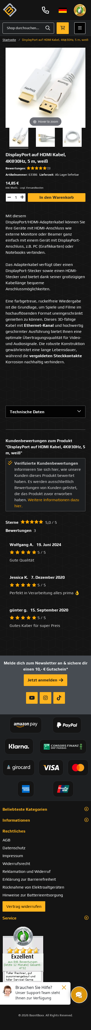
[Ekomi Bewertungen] (45, 957)
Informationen (16, 820)
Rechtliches (14, 831)
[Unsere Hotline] (45, 10)
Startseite (9, 40)
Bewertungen (15, 168)
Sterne (12, 522)
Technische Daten (27, 411)
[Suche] (48, 28)
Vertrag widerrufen (23, 906)
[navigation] (63, 10)
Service (9, 918)
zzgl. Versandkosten (31, 187)
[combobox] (28, 28)
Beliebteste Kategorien (25, 809)
